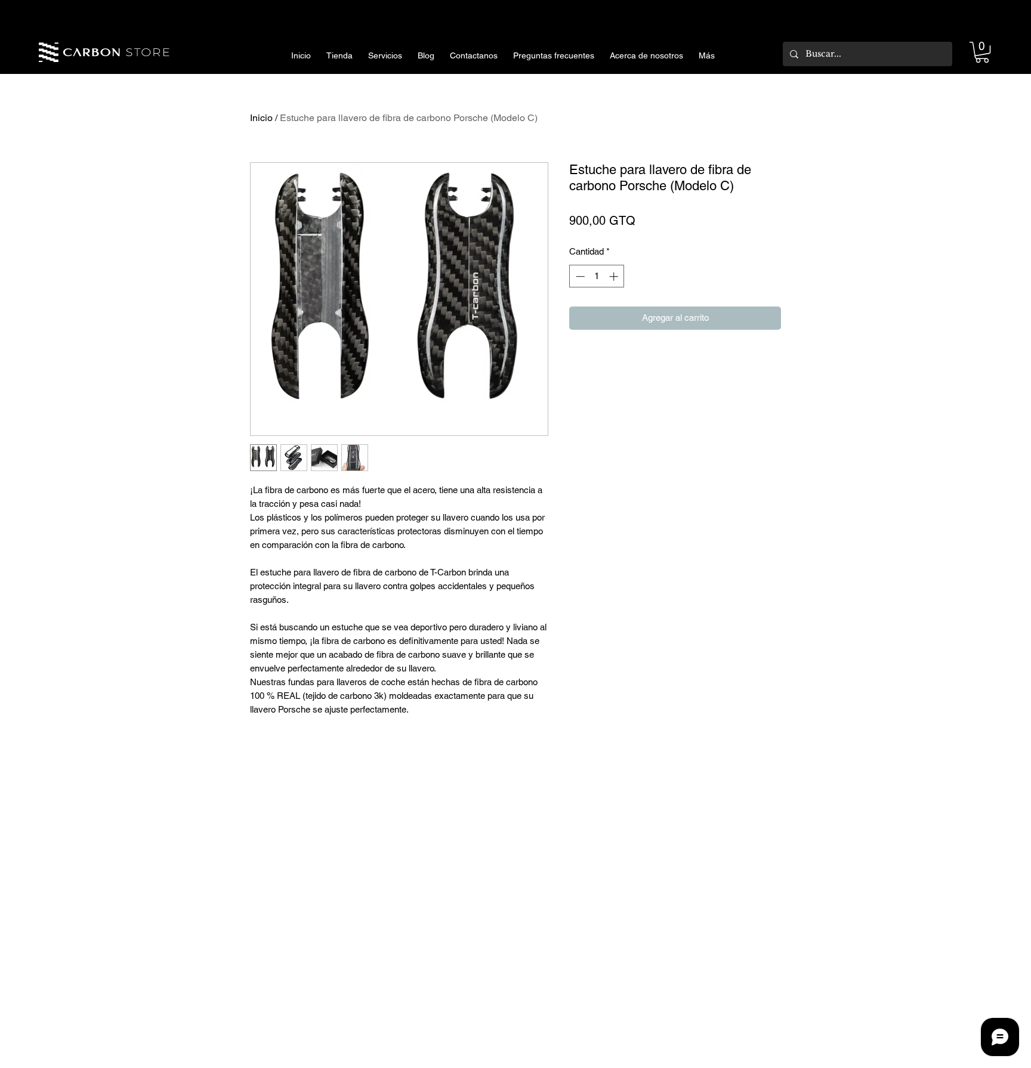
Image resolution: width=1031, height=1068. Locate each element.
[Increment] (615, 276)
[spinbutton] (597, 276)
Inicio (261, 117)
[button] (982, 52)
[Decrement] (579, 276)
